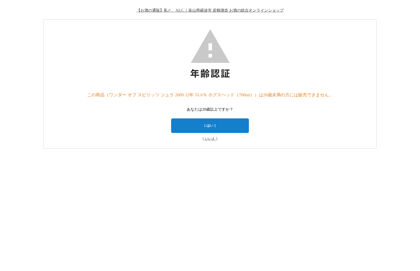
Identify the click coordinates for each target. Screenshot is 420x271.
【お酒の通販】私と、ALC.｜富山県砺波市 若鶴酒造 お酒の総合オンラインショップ (210, 10)
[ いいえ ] (210, 138)
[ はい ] (210, 125)
